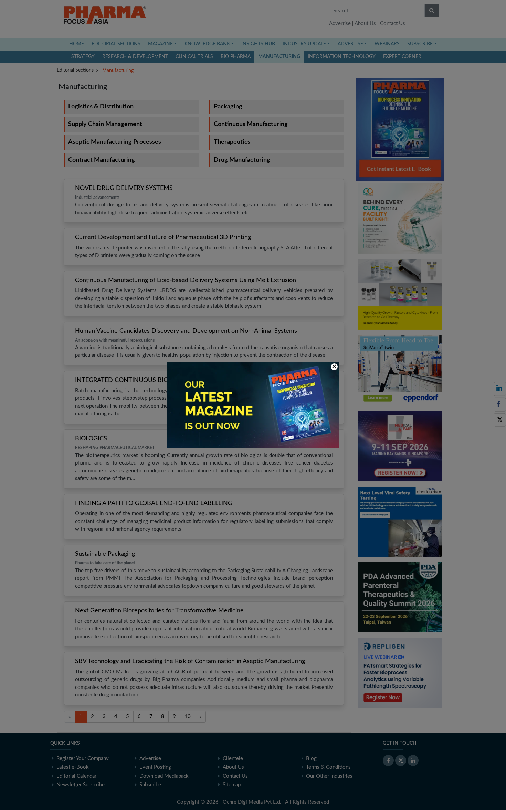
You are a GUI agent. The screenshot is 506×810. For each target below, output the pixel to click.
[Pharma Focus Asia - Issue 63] (253, 404)
